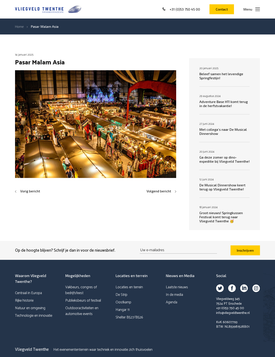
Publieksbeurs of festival (83, 301)
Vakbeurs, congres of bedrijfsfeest (81, 290)
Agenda (171, 302)
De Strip (121, 295)
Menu (247, 9)
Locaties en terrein (129, 287)
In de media (174, 295)
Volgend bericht (159, 191)
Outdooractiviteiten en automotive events (81, 311)
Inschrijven (245, 250)
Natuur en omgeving (30, 308)
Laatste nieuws (177, 287)
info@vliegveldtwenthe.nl (233, 313)
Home (19, 26)
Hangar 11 (123, 310)
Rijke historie (24, 301)
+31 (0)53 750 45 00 (230, 308)
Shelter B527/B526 (129, 317)
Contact (222, 9)
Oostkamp (123, 302)
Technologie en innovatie (33, 316)
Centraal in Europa (28, 293)
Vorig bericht (30, 191)
